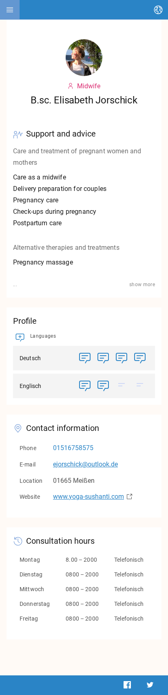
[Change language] (158, 10)
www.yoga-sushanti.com (88, 496)
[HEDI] (10, 10)
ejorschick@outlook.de (85, 464)
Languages (43, 336)
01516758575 (73, 448)
